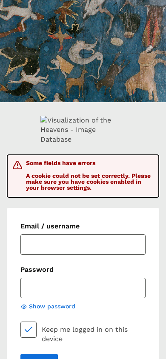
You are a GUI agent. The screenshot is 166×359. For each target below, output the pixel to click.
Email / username (50, 226)
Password (37, 269)
